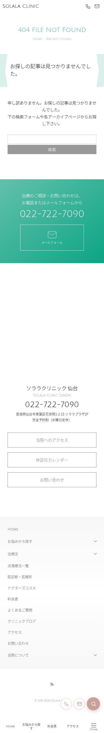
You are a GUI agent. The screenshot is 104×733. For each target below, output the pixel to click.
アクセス (73, 726)
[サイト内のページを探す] (93, 703)
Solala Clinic (21, 6)
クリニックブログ (22, 620)
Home (10, 726)
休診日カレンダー (52, 460)
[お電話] (87, 6)
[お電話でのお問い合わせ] (66, 703)
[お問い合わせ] (96, 6)
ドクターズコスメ (22, 587)
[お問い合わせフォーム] (79, 703)
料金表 (52, 726)
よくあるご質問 (20, 609)
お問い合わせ (52, 480)
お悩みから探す (31, 726)
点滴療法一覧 (18, 565)
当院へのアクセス (52, 440)
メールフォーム (52, 242)
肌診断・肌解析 (20, 576)
